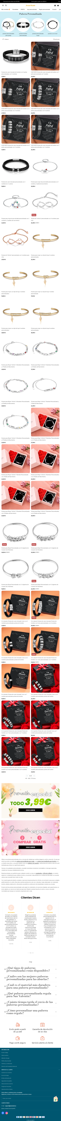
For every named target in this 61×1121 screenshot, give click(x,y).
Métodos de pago (5, 1058)
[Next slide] (33, 953)
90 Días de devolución (6, 1078)
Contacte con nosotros (6, 1072)
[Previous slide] (28, 953)
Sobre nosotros (4, 1055)
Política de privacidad (6, 1061)
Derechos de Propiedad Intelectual (9, 1066)
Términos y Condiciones (6, 1063)
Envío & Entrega (5, 1075)
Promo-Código (4, 1052)
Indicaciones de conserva (7, 1083)
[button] (2, 5)
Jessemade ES (31, 1120)
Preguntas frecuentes (6, 1086)
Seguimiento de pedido (6, 1081)
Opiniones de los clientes (6, 1089)
